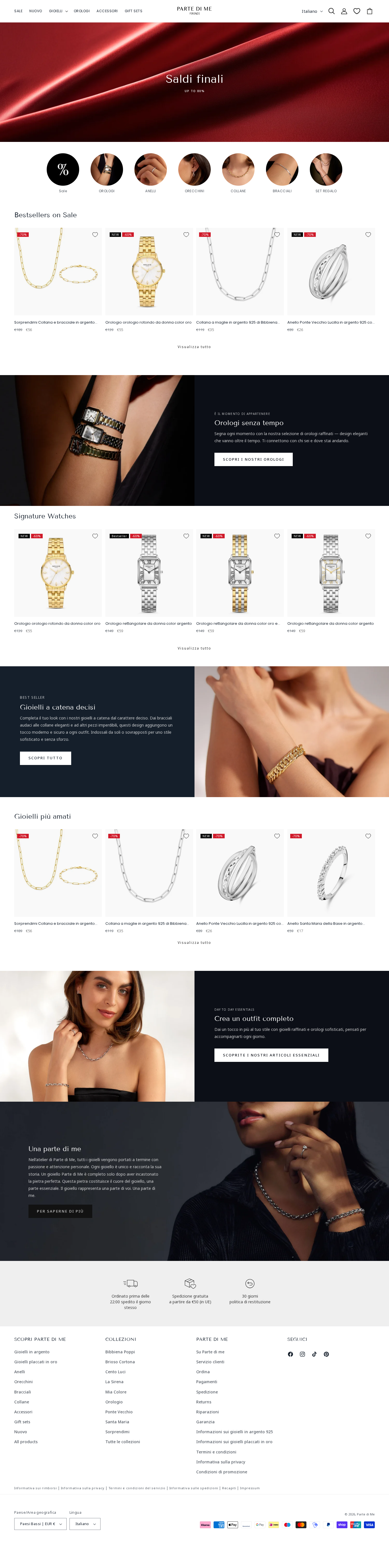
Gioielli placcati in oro (35, 1361)
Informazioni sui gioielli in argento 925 (234, 1431)
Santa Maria (117, 1421)
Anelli (19, 1371)
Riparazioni (207, 1411)
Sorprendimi (117, 1431)
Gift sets (22, 1421)
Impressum (250, 1488)
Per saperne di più (60, 1211)
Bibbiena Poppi (120, 1351)
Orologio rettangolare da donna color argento (148, 623)
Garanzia (205, 1421)
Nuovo (20, 1431)
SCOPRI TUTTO (45, 757)
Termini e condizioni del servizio (136, 1488)
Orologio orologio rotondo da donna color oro (148, 322)
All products (26, 1441)
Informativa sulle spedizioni (193, 1488)
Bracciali (22, 1392)
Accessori (23, 1411)
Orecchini (23, 1381)
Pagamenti (206, 1381)
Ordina (203, 1371)
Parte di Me (366, 1514)
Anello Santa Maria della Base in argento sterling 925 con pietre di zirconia (325, 923)
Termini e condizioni (216, 1452)
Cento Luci (115, 1371)
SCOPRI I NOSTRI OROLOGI (253, 459)
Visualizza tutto (194, 346)
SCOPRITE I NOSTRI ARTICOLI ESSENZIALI (271, 1055)
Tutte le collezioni (122, 1441)
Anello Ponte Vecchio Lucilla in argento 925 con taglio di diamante (330, 322)
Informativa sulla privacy (220, 1462)
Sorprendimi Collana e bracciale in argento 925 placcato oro (54, 322)
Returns (203, 1402)
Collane (21, 1402)
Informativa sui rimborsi (35, 1488)
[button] (58, 11)
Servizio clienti (210, 1361)
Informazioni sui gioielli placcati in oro (234, 1441)
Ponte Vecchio (119, 1411)
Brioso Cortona (120, 1361)
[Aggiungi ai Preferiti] (95, 234)
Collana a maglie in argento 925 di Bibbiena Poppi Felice (236, 322)
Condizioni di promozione (221, 1471)
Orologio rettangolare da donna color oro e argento (237, 623)
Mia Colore (115, 1392)
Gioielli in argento (32, 1351)
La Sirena (114, 1381)
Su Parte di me (210, 1351)
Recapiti (229, 1488)
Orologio (114, 1402)
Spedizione (207, 1392)
